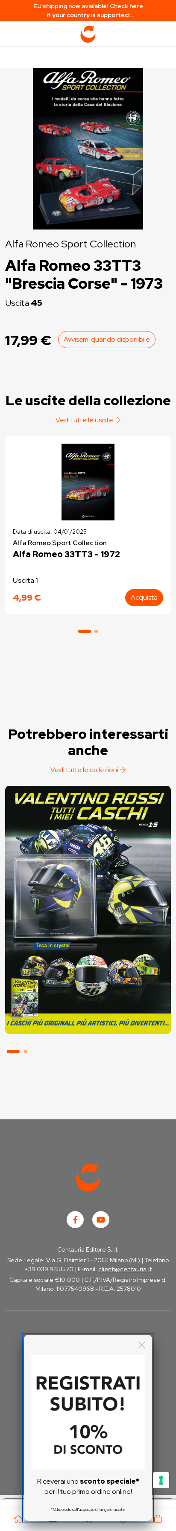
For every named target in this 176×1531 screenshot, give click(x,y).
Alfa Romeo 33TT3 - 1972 (66, 554)
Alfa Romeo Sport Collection (70, 243)
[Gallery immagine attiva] (88, 147)
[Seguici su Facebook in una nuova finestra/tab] (75, 1219)
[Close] (142, 1345)
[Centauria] (88, 34)
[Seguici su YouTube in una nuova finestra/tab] (100, 1219)
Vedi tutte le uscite (85, 420)
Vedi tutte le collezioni (85, 770)
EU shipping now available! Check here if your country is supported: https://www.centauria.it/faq (88, 11)
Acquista (144, 597)
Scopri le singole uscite (88, 1017)
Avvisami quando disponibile (107, 339)
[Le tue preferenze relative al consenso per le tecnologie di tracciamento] (161, 1480)
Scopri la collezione (88, 993)
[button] (84, 631)
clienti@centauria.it (125, 1269)
